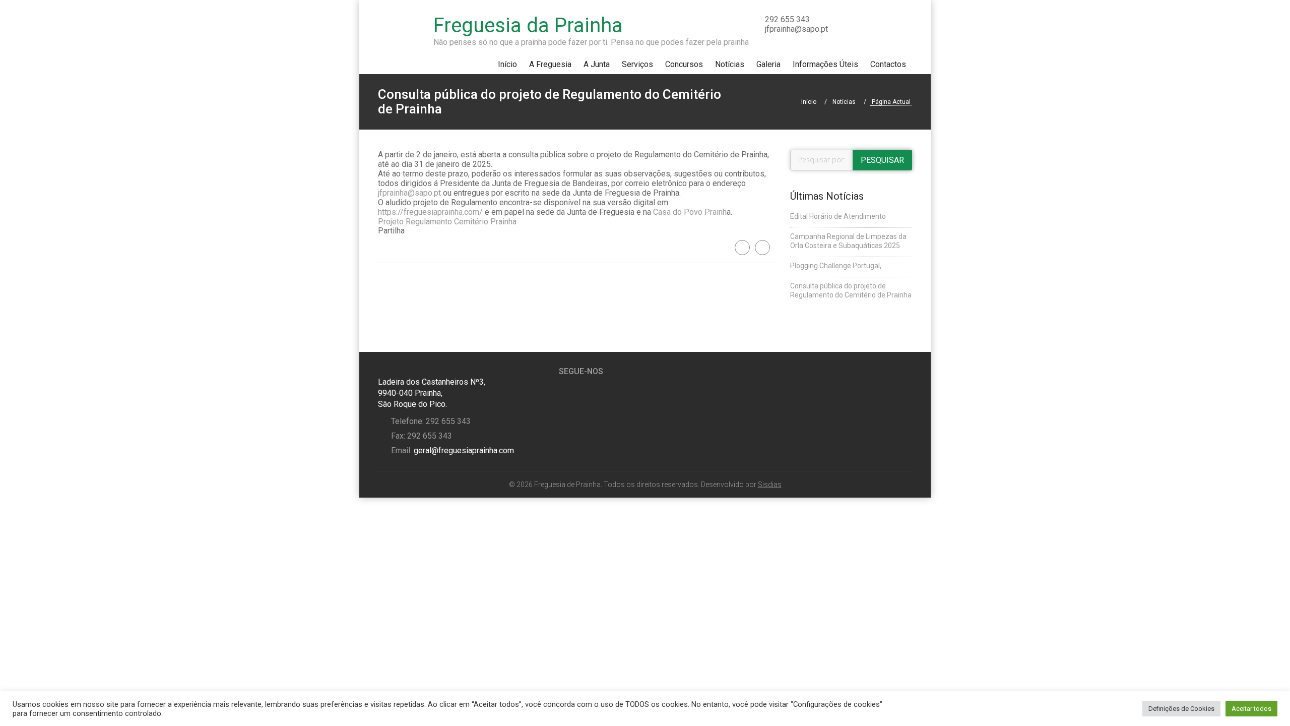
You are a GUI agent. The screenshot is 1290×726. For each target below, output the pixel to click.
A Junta (597, 64)
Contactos (888, 64)
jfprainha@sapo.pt (409, 193)
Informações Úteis (825, 64)
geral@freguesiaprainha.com (463, 450)
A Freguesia (550, 64)
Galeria (768, 64)
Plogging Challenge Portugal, (835, 266)
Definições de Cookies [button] (1181, 708)
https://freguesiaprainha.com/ (430, 212)
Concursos (684, 64)
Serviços (637, 64)
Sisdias (770, 484)
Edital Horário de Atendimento (838, 216)
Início (507, 64)
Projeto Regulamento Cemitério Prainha (447, 221)
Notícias (729, 64)
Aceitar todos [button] (1251, 708)
